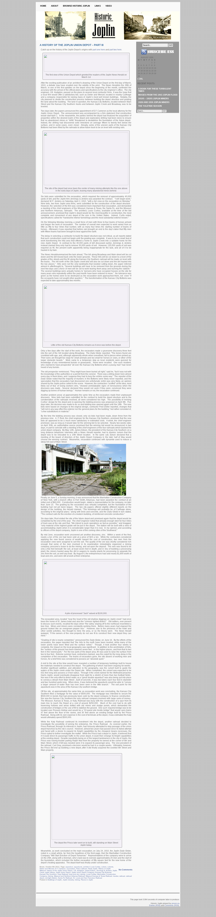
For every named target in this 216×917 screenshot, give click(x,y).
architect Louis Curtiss (91, 867)
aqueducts (78, 867)
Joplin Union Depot (63, 872)
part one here (99, 49)
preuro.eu (176, 903)
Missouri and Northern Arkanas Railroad (69, 876)
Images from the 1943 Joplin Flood (158, 95)
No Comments (125, 870)
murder (115, 876)
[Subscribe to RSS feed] (157, 56)
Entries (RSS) (154, 905)
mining (50, 876)
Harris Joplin (92, 869)
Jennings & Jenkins (104, 870)
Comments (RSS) (172, 905)
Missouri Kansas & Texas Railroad (99, 876)
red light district (51, 878)
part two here (116, 49)
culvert (103, 867)
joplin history (50, 872)
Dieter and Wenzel (47, 869)
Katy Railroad (63, 874)
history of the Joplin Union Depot (59, 870)
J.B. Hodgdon (78, 870)
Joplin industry (68, 880)
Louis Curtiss (91, 874)
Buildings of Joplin (55, 880)
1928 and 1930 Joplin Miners (153, 102)
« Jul (140, 79)
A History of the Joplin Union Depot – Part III (71, 45)
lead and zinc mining (77, 874)
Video (108, 6)
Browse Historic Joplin (76, 6)
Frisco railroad (81, 869)
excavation (71, 869)
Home (43, 6)
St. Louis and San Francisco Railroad (87, 878)
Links (98, 6)
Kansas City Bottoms (103, 872)
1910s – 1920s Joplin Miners (153, 98)
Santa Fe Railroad (65, 878)
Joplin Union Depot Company (83, 872)
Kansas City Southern (48, 874)
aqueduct (69, 867)
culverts (110, 867)
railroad (122, 876)
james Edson (90, 870)
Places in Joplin (87, 880)
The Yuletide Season (150, 106)
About (54, 6)
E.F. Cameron (60, 869)
